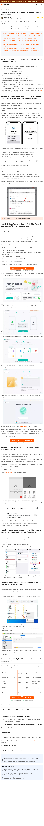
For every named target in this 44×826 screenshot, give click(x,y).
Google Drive (8, 472)
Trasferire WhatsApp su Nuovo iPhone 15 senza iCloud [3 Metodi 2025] (21, 758)
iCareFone (5, 91)
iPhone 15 (19, 18)
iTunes (41, 90)
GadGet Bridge (23, 426)
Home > (4, 9)
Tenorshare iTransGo (24, 231)
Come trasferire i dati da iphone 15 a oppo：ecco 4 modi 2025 (19, 761)
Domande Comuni (7, 53)
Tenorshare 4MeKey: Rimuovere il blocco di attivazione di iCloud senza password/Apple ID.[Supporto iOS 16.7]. (21, 777)
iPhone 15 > (8, 9)
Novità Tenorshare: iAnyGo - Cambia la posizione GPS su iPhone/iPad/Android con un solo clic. (18, 773)
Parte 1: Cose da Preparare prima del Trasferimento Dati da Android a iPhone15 (22, 33)
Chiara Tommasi (7, 17)
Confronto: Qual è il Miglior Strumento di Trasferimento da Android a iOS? (21, 50)
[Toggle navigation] (41, 4)
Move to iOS (10, 146)
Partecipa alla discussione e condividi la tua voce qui (18, 750)
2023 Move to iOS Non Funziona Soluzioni (20, 218)
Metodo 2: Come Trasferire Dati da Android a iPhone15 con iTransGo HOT (21, 38)
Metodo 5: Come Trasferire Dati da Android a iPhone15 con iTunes (19, 48)
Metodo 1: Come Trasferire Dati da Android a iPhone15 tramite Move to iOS (21, 36)
